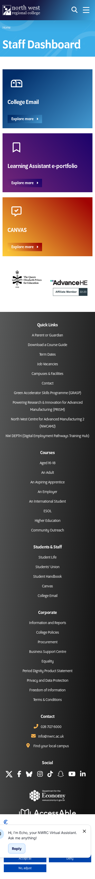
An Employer (47, 492)
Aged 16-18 (47, 463)
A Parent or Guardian (47, 335)
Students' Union (47, 567)
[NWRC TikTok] (50, 775)
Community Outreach (47, 530)
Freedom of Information (47, 690)
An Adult (47, 473)
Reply (17, 848)
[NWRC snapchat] (61, 775)
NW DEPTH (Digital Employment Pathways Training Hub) (47, 436)
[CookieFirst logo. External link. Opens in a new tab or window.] (6, 822)
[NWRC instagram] (40, 775)
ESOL (48, 511)
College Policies (47, 633)
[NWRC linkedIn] (83, 775)
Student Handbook (47, 577)
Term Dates (47, 355)
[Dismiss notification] (84, 831)
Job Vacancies (47, 364)
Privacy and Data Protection (47, 681)
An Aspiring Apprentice (47, 482)
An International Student (47, 502)
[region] (43, 835)
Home (7, 27)
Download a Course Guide (47, 345)
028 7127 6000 (51, 727)
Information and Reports (47, 623)
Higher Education (48, 521)
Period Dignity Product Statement (47, 671)
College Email (48, 596)
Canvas (47, 586)
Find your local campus (51, 746)
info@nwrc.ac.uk (51, 737)
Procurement (48, 642)
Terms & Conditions (47, 700)
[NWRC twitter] (9, 775)
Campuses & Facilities (47, 374)
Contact (47, 383)
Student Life (47, 557)
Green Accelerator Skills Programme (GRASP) (47, 393)
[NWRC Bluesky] (29, 775)
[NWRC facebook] (19, 775)
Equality (48, 661)
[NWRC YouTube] (71, 775)
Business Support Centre (47, 652)
